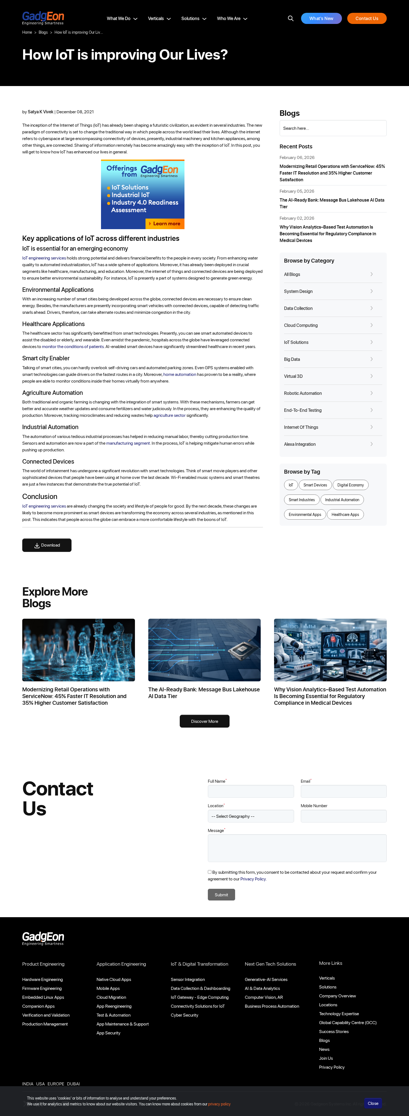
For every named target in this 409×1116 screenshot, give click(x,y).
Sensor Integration (188, 979)
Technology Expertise (339, 1013)
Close (373, 1103)
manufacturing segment (128, 443)
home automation (179, 374)
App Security (108, 1033)
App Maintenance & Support (123, 1024)
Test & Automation (113, 1015)
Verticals (156, 18)
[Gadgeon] (43, 940)
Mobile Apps (108, 988)
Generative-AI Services (266, 979)
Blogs (43, 32)
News (324, 1049)
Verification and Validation (46, 1015)
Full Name (217, 781)
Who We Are (228, 18)
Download (50, 545)
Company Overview (337, 995)
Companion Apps (38, 1006)
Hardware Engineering (42, 979)
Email (306, 781)
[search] (291, 18)
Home (27, 32)
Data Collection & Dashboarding (200, 988)
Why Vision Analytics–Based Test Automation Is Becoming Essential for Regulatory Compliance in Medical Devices (328, 233)
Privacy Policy (332, 1067)
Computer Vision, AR (264, 997)
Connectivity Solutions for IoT (198, 1006)
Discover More (204, 721)
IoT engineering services (44, 258)
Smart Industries (302, 499)
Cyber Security (184, 1015)
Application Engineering (121, 963)
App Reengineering (114, 1006)
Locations (328, 1004)
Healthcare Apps (345, 514)
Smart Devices (315, 485)
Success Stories (334, 1031)
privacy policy (219, 1104)
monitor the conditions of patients (73, 346)
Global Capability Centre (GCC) (348, 1022)
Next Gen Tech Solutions (270, 963)
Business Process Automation (272, 1006)
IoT (291, 485)
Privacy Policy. (253, 879)
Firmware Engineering (42, 988)
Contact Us (367, 18)
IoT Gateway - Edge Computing (200, 997)
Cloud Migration (111, 997)
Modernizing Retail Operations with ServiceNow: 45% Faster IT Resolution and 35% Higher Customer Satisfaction (332, 172)
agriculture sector (170, 415)
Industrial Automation (342, 499)
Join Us (326, 1058)
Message (216, 830)
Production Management (45, 1024)
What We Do (118, 18)
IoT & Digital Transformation (199, 963)
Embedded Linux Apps (43, 997)
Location (216, 805)
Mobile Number (314, 805)
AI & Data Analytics (262, 988)
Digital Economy (350, 485)
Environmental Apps (305, 514)
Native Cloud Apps (114, 979)
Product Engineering (43, 963)
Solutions (190, 18)
